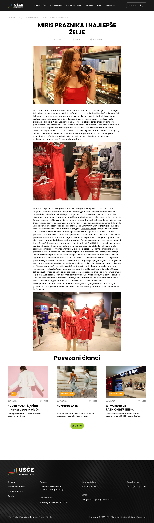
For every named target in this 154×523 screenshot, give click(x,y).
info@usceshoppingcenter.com (97, 499)
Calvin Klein (91, 225)
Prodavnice (56, 5)
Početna (11, 17)
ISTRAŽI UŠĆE (40, 5)
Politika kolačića (15, 491)
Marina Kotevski (32, 17)
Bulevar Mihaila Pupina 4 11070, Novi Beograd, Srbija (52, 488)
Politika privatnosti (16, 486)
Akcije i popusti (74, 5)
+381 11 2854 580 (89, 486)
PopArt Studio (45, 517)
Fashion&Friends (88, 228)
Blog (99, 5)
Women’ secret (105, 240)
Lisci (76, 249)
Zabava (90, 5)
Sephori (65, 274)
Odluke (11, 496)
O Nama (11, 482)
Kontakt (110, 5)
